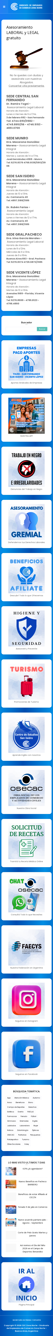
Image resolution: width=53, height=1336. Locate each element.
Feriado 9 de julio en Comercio (32, 1207)
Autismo (36, 1098)
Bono (30, 1102)
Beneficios (20, 1102)
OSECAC (10, 1135)
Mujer (35, 1125)
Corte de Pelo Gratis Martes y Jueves (32, 1234)
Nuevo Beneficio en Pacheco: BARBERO (33, 1183)
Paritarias (22, 1135)
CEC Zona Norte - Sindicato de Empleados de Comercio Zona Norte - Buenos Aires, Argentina (28, 1328)
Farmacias (12, 1116)
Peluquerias (35, 1135)
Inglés (35, 1121)
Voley (26, 1144)
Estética (10, 1112)
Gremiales (24, 1121)
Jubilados (11, 1125)
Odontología (22, 1130)
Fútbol (33, 1116)
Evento (20, 1112)
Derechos (32, 1107)
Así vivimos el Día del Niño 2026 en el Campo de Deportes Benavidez (32, 1248)
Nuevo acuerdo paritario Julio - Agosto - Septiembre (32, 1221)
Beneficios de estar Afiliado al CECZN (32, 1196)
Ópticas (35, 1130)
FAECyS (30, 1112)
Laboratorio (25, 1125)
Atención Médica (21, 1098)
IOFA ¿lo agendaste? (33, 1168)
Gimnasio (11, 1121)
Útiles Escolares (13, 1144)
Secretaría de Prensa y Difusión (27, 1320)
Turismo (25, 1139)
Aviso (9, 1102)
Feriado (24, 1116)
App (9, 1098)
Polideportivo (12, 1139)
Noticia (10, 1130)
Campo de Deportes (16, 1107)
